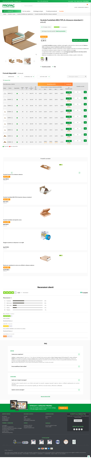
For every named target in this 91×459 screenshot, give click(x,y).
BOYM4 (9, 129)
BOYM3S (9, 123)
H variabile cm (31, 88)
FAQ (75, 1)
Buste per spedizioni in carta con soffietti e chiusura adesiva (18, 265)
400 (68, 129)
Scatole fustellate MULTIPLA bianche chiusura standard (17, 197)
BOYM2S (9, 111)
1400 (69, 92)
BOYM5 (9, 135)
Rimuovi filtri (7, 80)
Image (4, 88)
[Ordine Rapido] (81, 5)
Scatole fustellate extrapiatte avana (12, 219)
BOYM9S (9, 142)
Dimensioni (11, 76)
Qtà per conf (36, 88)
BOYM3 (9, 117)
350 (68, 135)
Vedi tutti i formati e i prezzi (80, 40)
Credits (67, 453)
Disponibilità (16, 88)
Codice (10, 88)
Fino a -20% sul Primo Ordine (43, 1)
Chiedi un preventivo (60, 31)
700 (68, 98)
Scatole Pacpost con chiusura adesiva (13, 174)
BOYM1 (9, 93)
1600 (69, 104)
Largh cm (26, 88)
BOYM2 (9, 105)
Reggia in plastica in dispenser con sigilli (13, 242)
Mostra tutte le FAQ (45, 396)
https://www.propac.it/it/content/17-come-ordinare (64, 357)
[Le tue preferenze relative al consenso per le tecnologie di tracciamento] (88, 456)
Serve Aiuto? (70, 1)
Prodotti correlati (46, 66)
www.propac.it (20, 357)
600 (68, 110)
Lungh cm (22, 88)
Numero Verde (83, 1)
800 (68, 116)
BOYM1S (9, 99)
